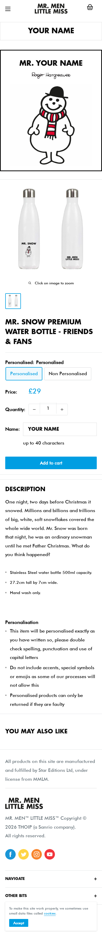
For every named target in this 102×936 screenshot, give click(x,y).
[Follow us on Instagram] (36, 854)
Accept (18, 923)
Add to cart (51, 463)
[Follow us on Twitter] (23, 854)
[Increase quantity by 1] (61, 409)
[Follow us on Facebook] (10, 854)
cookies (50, 913)
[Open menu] (7, 9)
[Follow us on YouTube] (49, 854)
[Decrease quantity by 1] (34, 409)
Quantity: (15, 409)
